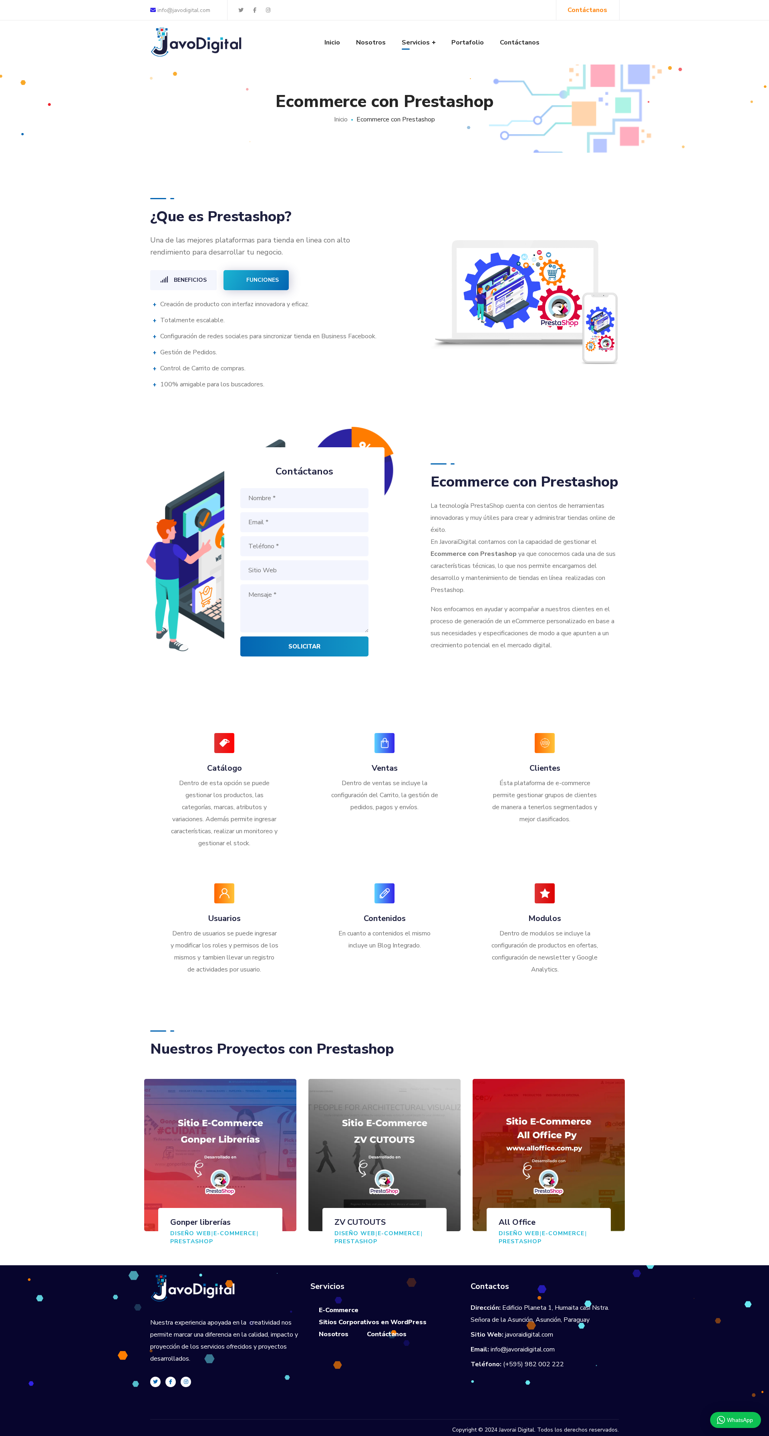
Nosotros (333, 1334)
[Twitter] (155, 1382)
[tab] (183, 280)
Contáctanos (387, 1334)
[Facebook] (170, 1382)
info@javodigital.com (183, 10)
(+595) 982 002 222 (533, 1364)
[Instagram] (186, 1382)
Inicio (341, 119)
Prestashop (191, 1241)
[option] (220, 1170)
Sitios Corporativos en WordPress (373, 1322)
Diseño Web (190, 1233)
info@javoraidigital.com (523, 1349)
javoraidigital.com (529, 1334)
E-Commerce (234, 1233)
